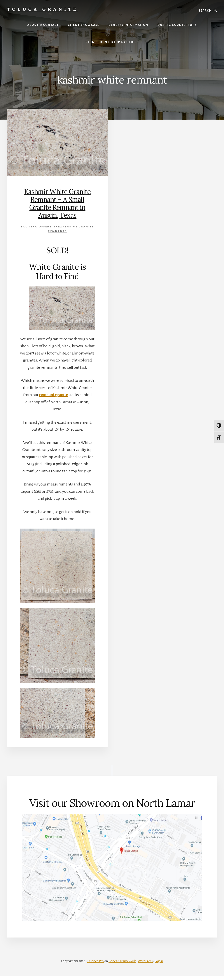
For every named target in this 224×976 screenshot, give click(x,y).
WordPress (145, 961)
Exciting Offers (36, 226)
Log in (159, 961)
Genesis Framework (122, 961)
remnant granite (53, 395)
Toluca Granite (42, 9)
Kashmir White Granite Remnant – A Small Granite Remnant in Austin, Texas (57, 203)
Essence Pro (95, 961)
